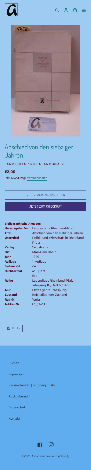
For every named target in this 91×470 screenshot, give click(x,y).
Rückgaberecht (19, 396)
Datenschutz (17, 407)
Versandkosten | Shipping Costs (31, 385)
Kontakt (14, 418)
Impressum (16, 374)
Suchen (13, 363)
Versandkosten (37, 178)
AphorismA (38, 456)
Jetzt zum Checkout (45, 206)
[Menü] (83, 10)
